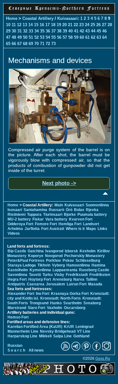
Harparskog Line (22, 336)
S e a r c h (16, 350)
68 (25, 43)
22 (76, 24)
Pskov (68, 260)
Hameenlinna (78, 265)
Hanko (56, 303)
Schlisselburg (88, 260)
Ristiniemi (16, 214)
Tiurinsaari (52, 214)
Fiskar (38, 219)
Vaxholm (54, 308)
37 (53, 31)
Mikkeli (45, 336)
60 (82, 37)
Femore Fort (46, 224)
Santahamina (35, 210)
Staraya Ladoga (22, 265)
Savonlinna (17, 274)
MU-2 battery (19, 219)
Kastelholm (18, 270)
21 (70, 24)
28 (110, 24)
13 (25, 24)
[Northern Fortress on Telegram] (75, 349)
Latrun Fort (77, 284)
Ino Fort (42, 293)
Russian (15, 345)
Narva (78, 279)
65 (8, 43)
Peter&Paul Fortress (26, 260)
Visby (59, 274)
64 (104, 37)
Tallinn (91, 279)
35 (42, 31)
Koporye (35, 256)
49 (19, 37)
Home (11, 18)
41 (76, 31)
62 (93, 37)
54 (48, 37)
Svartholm (72, 303)
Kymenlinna (40, 270)
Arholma (15, 228)
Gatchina (36, 251)
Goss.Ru (102, 358)
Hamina (98, 265)
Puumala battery (92, 214)
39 (65, 31)
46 (104, 31)
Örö (69, 210)
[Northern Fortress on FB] (96, 349)
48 (14, 37)
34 (36, 31)
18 (53, 24)
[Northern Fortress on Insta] (106, 349)
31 (19, 31)
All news (36, 350)
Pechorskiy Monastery (84, 256)
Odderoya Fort (20, 224)
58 (70, 37)
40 (70, 31)
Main (58, 205)
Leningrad (84, 326)
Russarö (56, 210)
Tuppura (34, 214)
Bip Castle (17, 251)
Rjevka (92, 210)
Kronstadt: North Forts (61, 298)
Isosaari (15, 210)
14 (30, 24)
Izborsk (71, 251)
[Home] (59, 10)
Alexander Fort (21, 293)
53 (42, 37)
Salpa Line (62, 336)
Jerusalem (55, 284)
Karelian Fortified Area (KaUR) (35, 326)
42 (82, 31)
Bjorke (70, 214)
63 (99, 37)
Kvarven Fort (81, 219)
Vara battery (56, 219)
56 (59, 37)
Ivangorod (54, 251)
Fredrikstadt (77, 274)
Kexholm (88, 251)
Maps (91, 228)
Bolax (79, 210)
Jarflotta (32, 228)
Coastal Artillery (37, 18)
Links (102, 228)
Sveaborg (92, 303)
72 (48, 43)
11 (14, 24)
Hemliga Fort (70, 224)
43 (87, 31)
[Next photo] (60, 142)
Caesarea (35, 284)
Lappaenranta (65, 270)
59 (76, 37)
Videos (14, 233)
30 (14, 31)
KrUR (69, 326)
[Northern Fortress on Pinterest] (86, 349)
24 (87, 24)
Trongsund (39, 303)
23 (81, 24)
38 (59, 31)
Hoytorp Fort (39, 279)
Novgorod (54, 256)
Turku (47, 274)
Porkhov (53, 260)
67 (19, 43)
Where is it (75, 228)
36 (48, 31)
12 (19, 24)
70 (36, 43)
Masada (95, 284)
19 (59, 24)
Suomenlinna (97, 205)
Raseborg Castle (94, 270)
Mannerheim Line (23, 331)
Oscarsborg (74, 308)
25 (93, 24)
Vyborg (58, 265)
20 (64, 24)
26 (98, 24)
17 (47, 24)
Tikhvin (43, 265)
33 (31, 31)
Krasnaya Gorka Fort (70, 293)
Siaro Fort (36, 308)
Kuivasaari (67, 18)
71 (42, 43)
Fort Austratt (52, 228)
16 (42, 24)
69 (31, 43)
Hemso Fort (18, 317)
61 (87, 37)
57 (65, 37)
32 (25, 31)
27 (104, 24)
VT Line (83, 331)
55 (53, 37)
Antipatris (16, 284)
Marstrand (17, 308)
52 (36, 37)
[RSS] (65, 349)
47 (8, 37)
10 (8, 24)
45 (99, 31)
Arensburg (62, 279)
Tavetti (35, 274)
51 (31, 37)
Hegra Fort (17, 279)
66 (14, 43)
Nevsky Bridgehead (58, 331)
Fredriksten (99, 274)
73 (53, 43)
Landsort (91, 224)
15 (36, 24)
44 (93, 31)
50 (25, 37)
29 (8, 31)
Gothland (81, 336)
